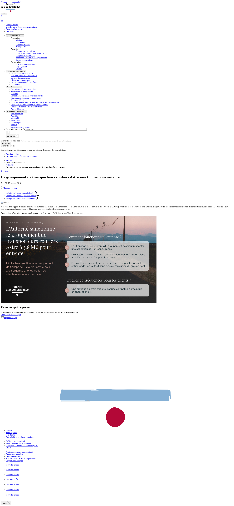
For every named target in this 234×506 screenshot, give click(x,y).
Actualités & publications (16, 111)
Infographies (15, 118)
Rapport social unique (14, 461)
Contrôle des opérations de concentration (31, 53)
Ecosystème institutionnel (25, 64)
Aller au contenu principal (11, 2)
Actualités (14, 116)
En (2, 21)
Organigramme (21, 66)
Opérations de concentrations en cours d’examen (29, 105)
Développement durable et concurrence (26, 98)
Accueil (9, 160)
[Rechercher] (8, 132)
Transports (5, 171)
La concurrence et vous (15, 71)
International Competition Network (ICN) (22, 446)
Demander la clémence (14, 29)
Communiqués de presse (20, 127)
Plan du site (10, 435)
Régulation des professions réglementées (31, 58)
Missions (19, 40)
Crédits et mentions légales (16, 441)
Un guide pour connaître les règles (24, 82)
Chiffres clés (20, 42)
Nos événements (17, 114)
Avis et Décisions (17, 109)
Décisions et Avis (12, 154)
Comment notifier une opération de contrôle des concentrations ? (35, 102)
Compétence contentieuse (25, 51)
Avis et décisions (13, 87)
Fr (2, 16)
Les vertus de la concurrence (22, 73)
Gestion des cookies (13, 456)
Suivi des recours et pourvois (22, 91)
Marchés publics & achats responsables (21, 458)
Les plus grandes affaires (20, 78)
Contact (9, 430)
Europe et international (24, 60)
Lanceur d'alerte (12, 25)
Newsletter (10, 31)
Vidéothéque (15, 122)
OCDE (8, 448)
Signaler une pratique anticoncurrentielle (21, 27)
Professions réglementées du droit (23, 89)
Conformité (15, 84)
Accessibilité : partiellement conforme (20, 437)
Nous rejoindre (11, 433)
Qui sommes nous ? (14, 36)
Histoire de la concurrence (21, 80)
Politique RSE (21, 47)
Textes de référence (18, 100)
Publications (15, 120)
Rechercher (6, 143)
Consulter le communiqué (11, 315)
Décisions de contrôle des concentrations (26, 107)
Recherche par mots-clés (15, 129)
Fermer (4, 504)
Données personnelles (14, 454)
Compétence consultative (25, 56)
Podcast (14, 125)
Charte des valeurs (23, 45)
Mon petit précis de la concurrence (24, 76)
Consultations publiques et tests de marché (27, 96)
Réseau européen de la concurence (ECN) (22, 443)
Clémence (14, 94)
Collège (19, 69)
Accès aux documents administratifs (19, 452)
